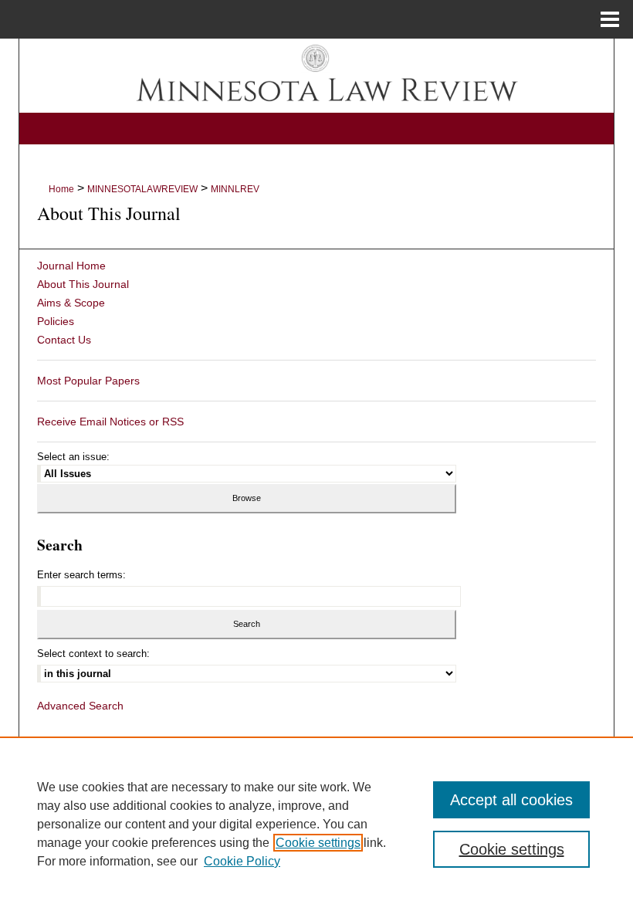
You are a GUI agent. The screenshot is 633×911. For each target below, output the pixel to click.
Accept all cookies (511, 799)
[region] (316, 824)
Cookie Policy (242, 861)
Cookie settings (318, 842)
